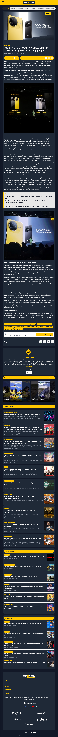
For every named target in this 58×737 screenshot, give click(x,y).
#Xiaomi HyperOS (20, 326)
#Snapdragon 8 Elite (32, 326)
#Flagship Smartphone (46, 326)
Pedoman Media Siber (28, 735)
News (6, 683)
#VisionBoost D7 (9, 326)
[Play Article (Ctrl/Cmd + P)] (46, 58)
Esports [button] (7, 686)
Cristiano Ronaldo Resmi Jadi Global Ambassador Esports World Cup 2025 (40, 8)
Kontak (40, 735)
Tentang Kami (19, 735)
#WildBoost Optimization (44, 324)
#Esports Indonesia (10, 324)
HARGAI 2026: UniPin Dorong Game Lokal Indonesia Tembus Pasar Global (26, 206)
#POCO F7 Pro (9, 329)
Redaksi (36, 735)
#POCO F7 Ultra (18, 329)
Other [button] (7, 693)
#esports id (20, 324)
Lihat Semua (51, 378)
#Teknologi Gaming (30, 324)
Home (6, 680)
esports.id (33, 732)
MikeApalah (7, 53)
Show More (29, 366)
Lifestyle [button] (8, 690)
